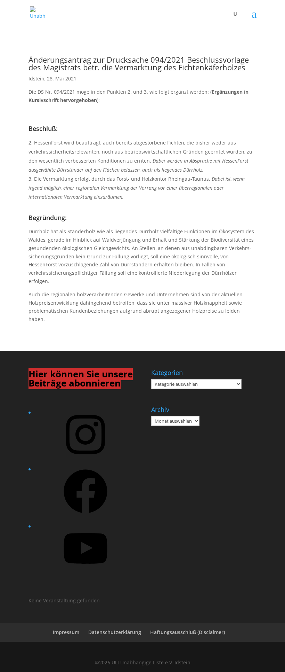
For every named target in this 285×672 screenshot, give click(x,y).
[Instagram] (85, 458)
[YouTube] (85, 572)
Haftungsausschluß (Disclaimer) (187, 632)
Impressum (66, 632)
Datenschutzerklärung (114, 632)
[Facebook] (85, 515)
